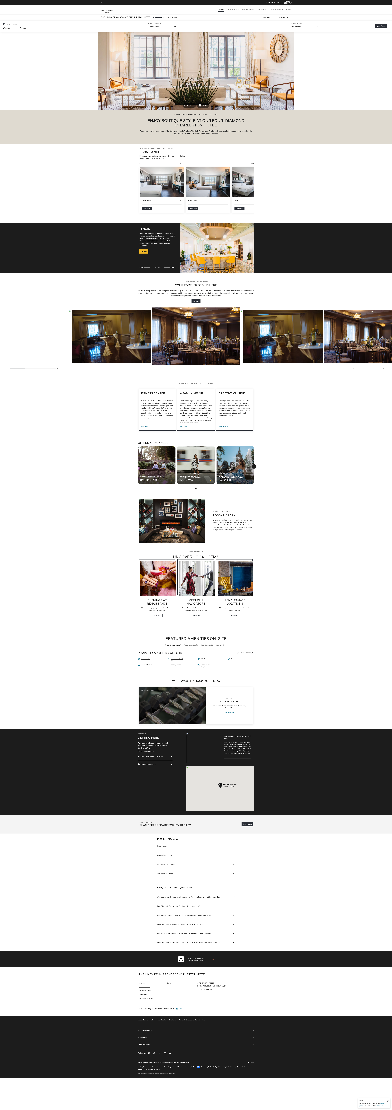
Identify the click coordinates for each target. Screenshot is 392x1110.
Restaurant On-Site (177, 659)
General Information (164, 855)
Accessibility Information (166, 864)
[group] (196, 248)
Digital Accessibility (220, 1067)
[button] (274, 2)
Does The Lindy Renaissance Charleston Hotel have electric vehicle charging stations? (189, 942)
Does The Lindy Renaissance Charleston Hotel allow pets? (178, 906)
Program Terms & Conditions (176, 1067)
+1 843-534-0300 (282, 17)
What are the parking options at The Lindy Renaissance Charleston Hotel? (184, 915)
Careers (154, 1067)
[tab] (173, 645)
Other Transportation (148, 764)
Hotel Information (163, 846)
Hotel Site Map (149, 1069)
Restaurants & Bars (248, 9)
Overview (221, 9)
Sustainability (145, 659)
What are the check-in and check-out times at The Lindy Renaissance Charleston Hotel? (189, 897)
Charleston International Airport (152, 756)
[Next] (254, 466)
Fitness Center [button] (206, 665)
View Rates (147, 208)
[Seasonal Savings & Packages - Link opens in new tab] (235, 465)
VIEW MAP (266, 17)
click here (380, 1106)
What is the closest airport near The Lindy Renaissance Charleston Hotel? (184, 933)
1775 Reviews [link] (172, 17)
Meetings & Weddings (276, 9)
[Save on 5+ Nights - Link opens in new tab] (156, 465)
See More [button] (215, 133)
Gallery (288, 9)
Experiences (262, 9)
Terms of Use (162, 1067)
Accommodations (233, 9)
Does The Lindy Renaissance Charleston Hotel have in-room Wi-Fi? (181, 924)
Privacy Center (191, 1067)
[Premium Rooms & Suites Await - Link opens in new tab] (196, 465)
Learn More (144, 426)
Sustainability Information (166, 873)
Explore (144, 251)
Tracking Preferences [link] (144, 1067)
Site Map (140, 1069)
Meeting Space (176, 665)
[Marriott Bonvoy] (286, 2)
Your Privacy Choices (206, 1067)
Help (157, 1069)
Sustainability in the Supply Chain (237, 1067)
